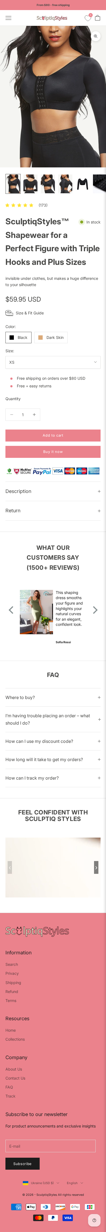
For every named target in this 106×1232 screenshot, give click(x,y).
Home (10, 1030)
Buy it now (53, 451)
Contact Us (15, 1078)
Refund (11, 991)
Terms (10, 1000)
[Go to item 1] (13, 184)
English (72, 1183)
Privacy (12, 973)
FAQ (9, 1087)
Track (10, 1096)
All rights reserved (71, 1195)
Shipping (13, 982)
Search (11, 964)
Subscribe (22, 1163)
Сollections (15, 1039)
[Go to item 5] (82, 184)
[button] (19, 205)
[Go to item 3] (47, 184)
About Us (13, 1069)
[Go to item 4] (65, 184)
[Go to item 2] (30, 184)
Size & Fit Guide (30, 313)
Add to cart (53, 435)
